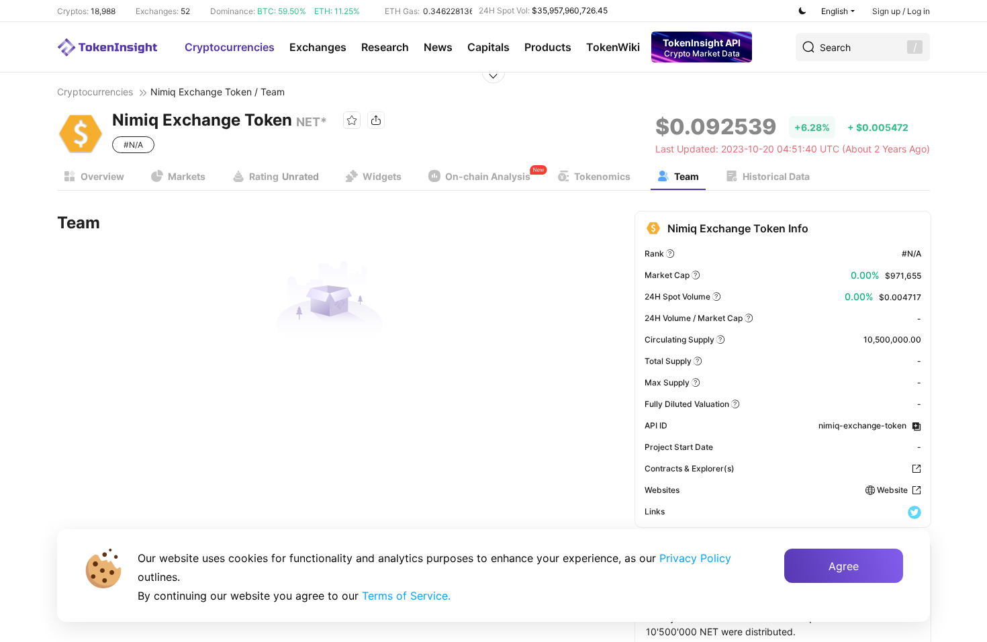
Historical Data (776, 176)
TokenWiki (613, 47)
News (438, 47)
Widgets (382, 176)
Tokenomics (602, 176)
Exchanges (317, 47)
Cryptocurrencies (230, 47)
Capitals (488, 47)
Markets (186, 176)
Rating (284, 176)
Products (547, 47)
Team (686, 176)
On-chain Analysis (487, 176)
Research (385, 47)
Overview (102, 176)
